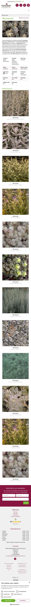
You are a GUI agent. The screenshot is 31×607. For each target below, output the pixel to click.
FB (20, 5)
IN (24, 5)
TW (28, 5)
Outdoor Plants (9, 568)
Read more (9, 588)
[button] (15, 604)
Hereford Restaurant (22, 569)
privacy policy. (24, 492)
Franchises (15, 515)
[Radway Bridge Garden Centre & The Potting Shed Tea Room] (6, 5)
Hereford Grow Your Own (22, 563)
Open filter (5, 15)
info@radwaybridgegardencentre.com (16, 555)
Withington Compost (22, 572)
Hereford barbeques (22, 565)
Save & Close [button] (8, 600)
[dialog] (15, 594)
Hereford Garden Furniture (22, 571)
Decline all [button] (23, 600)
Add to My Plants (25, 18)
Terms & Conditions (15, 516)
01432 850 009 (17, 5)
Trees (9, 569)
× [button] (29, 582)
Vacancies (15, 513)
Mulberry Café (8, 566)
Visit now (15, 512)
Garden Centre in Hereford (8, 563)
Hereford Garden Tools (22, 566)
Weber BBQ (9, 565)
